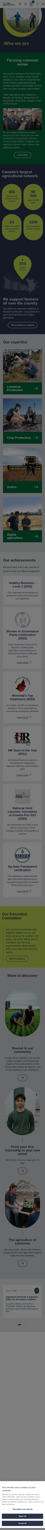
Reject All (22, 1516)
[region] (22, 1504)
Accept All (22, 1523)
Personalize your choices (22, 1509)
